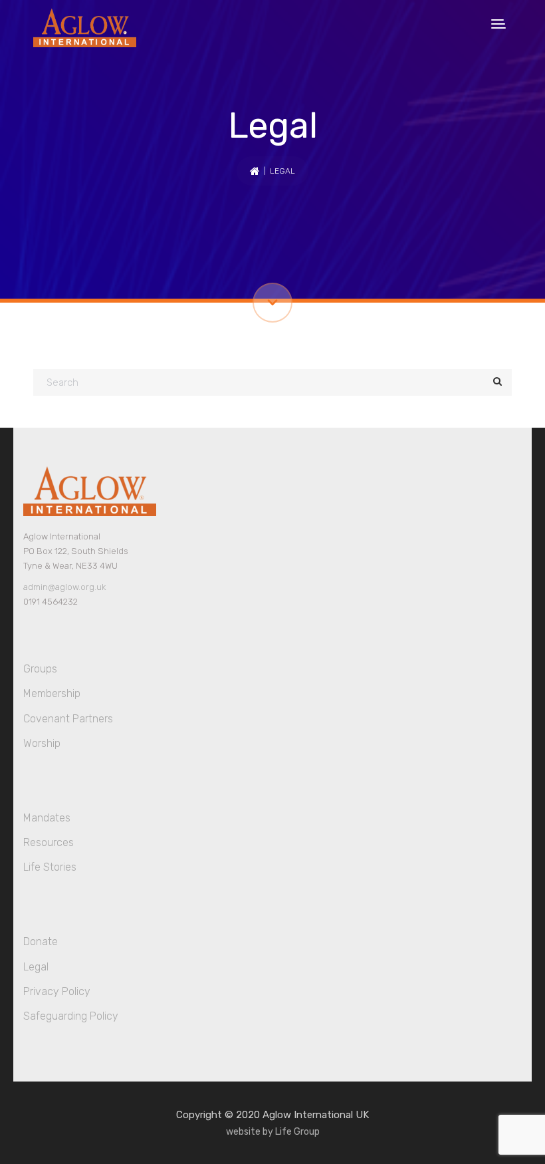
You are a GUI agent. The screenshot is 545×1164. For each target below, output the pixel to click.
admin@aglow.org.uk (64, 587)
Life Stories (49, 867)
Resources (48, 842)
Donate (40, 941)
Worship (41, 743)
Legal (36, 966)
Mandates (46, 817)
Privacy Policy (56, 991)
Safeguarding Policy (70, 1016)
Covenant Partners (68, 718)
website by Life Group (273, 1131)
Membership (51, 693)
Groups (40, 668)
